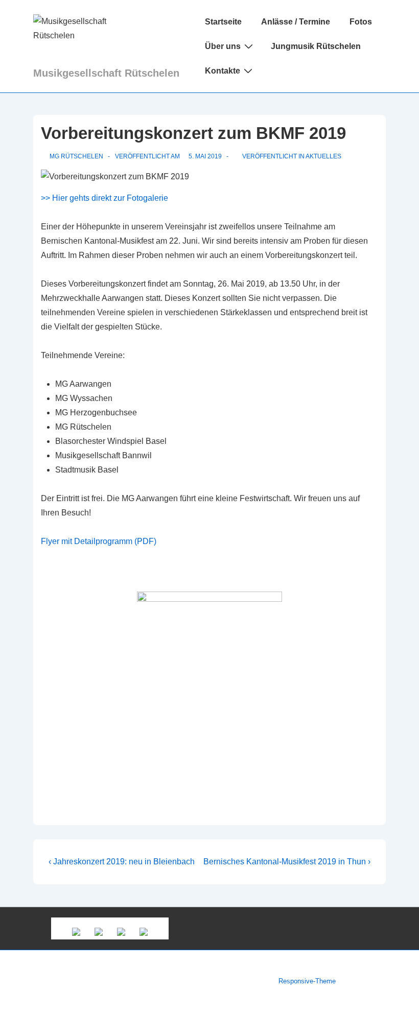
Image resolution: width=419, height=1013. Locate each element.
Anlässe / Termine (295, 21)
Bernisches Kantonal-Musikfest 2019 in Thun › (286, 861)
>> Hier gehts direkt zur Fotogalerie (104, 198)
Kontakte (222, 70)
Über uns (223, 46)
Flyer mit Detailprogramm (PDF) (98, 541)
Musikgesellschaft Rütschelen (106, 73)
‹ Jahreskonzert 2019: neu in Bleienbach (122, 861)
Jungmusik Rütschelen (316, 46)
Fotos (361, 21)
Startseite (223, 21)
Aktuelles (323, 156)
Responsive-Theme (307, 981)
